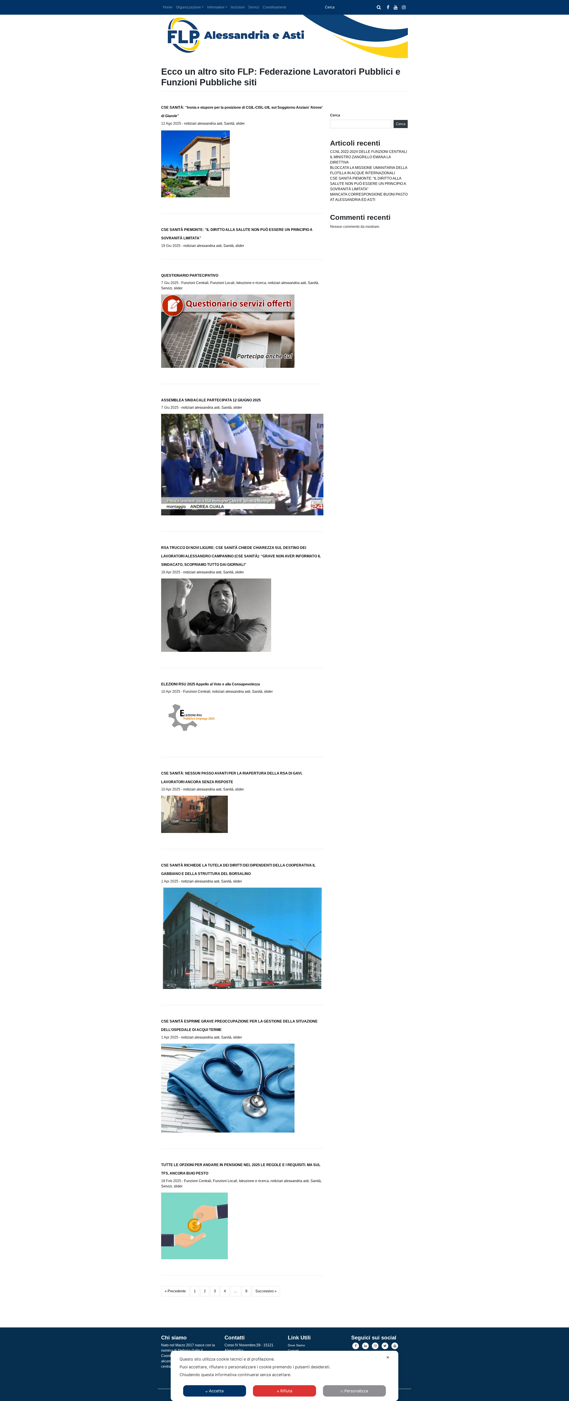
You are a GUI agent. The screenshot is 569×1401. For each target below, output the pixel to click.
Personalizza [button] (356, 1391)
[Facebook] (355, 1346)
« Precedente (175, 1291)
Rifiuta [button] (286, 1391)
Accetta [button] (216, 1391)
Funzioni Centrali (194, 283)
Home (167, 7)
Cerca (335, 115)
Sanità (229, 123)
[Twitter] (385, 1346)
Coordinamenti (274, 7)
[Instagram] (375, 1346)
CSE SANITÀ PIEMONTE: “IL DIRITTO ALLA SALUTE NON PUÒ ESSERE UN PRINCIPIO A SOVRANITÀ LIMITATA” (368, 183)
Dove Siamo (296, 1345)
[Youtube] (394, 1346)
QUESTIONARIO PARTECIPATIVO (189, 275)
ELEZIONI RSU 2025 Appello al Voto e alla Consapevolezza (210, 684)
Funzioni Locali (222, 283)
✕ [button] (387, 1357)
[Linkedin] (365, 1346)
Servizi (253, 7)
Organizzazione (188, 7)
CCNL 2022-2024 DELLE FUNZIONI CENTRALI (368, 152)
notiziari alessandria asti (203, 123)
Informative (215, 7)
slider (240, 123)
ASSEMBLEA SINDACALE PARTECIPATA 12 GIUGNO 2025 (211, 400)
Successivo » (265, 1291)
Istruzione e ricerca (251, 283)
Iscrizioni (238, 7)
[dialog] (284, 1376)
